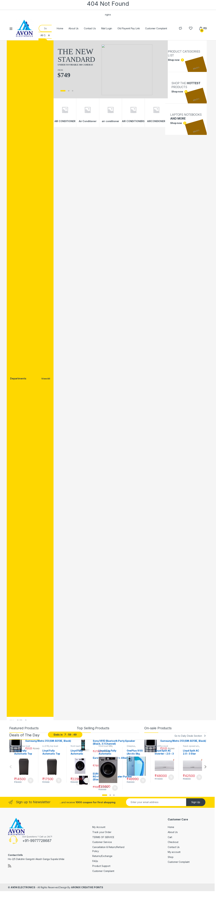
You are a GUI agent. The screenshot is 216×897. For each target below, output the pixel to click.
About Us (73, 28)
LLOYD (17, 746)
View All (45, 378)
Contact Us (90, 28)
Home (60, 28)
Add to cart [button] (30, 780)
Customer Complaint (156, 28)
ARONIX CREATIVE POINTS (87, 887)
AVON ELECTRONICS (23, 887)
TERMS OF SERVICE (103, 837)
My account (174, 852)
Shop (170, 857)
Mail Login (106, 28)
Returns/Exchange (102, 856)
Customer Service (102, 842)
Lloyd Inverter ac (161, 747)
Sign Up (195, 802)
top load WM (22, 747)
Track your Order (101, 832)
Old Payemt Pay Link (128, 28)
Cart (170, 837)
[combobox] (45, 28)
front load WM (77, 746)
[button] (104, 795)
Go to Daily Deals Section (188, 735)
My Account (98, 827)
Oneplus (131, 746)
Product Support (101, 866)
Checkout (173, 842)
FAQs (95, 861)
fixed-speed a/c (191, 746)
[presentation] (205, 766)
